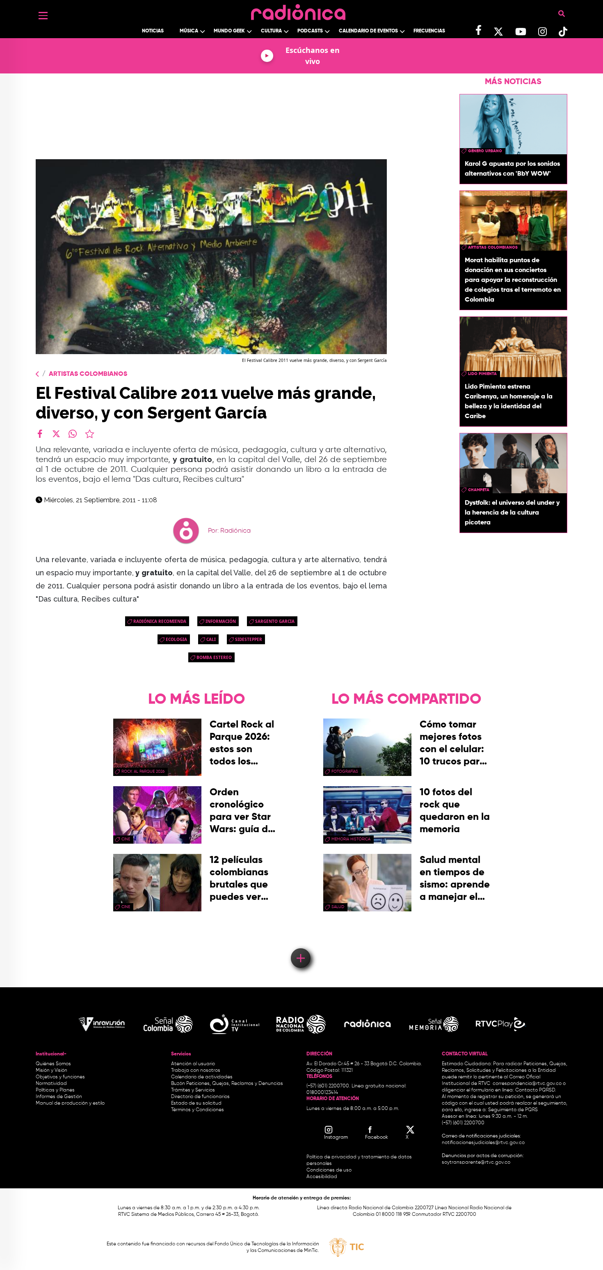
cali (211, 639)
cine (125, 839)
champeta (478, 490)
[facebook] (40, 434)
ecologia (176, 639)
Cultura (271, 31)
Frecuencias (429, 31)
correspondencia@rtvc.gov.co (527, 1083)
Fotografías (344, 771)
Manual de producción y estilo (70, 1103)
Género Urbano (485, 151)
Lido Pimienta (482, 374)
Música (189, 31)
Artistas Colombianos (88, 374)
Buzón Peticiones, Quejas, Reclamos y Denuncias (227, 1083)
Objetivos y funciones (60, 1077)
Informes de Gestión (59, 1096)
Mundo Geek (229, 31)
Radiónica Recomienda (159, 621)
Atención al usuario (193, 1064)
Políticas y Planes (55, 1090)
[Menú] (43, 15)
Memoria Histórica (350, 839)
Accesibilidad (322, 1176)
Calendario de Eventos (368, 31)
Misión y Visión (51, 1070)
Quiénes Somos (53, 1064)
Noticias (153, 31)
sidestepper (248, 639)
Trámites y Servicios (193, 1090)
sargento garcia (275, 621)
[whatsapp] (73, 434)
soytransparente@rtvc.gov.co (476, 1162)
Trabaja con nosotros (195, 1070)
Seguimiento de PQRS (513, 1110)
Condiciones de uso (329, 1170)
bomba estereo (214, 657)
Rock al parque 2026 (142, 771)
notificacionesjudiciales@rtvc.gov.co (483, 1142)
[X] (56, 434)
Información (221, 621)
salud (337, 907)
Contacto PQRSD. (535, 1090)
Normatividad (51, 1083)
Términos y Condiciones (197, 1110)
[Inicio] (298, 10)
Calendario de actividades (202, 1077)
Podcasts (310, 31)
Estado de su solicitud (196, 1103)
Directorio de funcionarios (200, 1096)
